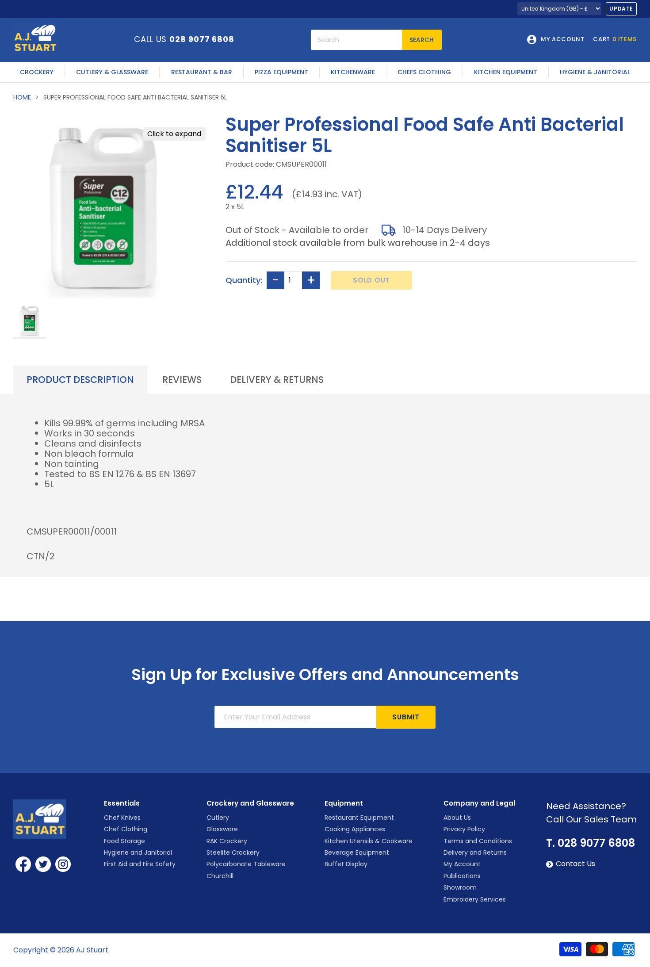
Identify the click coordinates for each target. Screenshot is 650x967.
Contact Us (575, 864)
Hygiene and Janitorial (138, 852)
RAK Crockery (226, 841)
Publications (462, 875)
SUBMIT (406, 717)
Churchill (219, 875)
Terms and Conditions (478, 841)
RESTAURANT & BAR (201, 72)
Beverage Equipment (357, 852)
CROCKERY (37, 72)
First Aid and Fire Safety (140, 864)
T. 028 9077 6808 (590, 843)
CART (615, 39)
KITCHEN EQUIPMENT (505, 72)
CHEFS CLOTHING (424, 72)
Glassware (222, 829)
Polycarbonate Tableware (246, 864)
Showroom (460, 887)
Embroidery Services (475, 899)
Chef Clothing (125, 829)
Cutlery (217, 817)
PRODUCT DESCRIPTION (80, 379)
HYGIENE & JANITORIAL (595, 72)
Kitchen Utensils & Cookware (369, 841)
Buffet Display (346, 864)
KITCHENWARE (353, 72)
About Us (457, 817)
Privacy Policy (464, 829)
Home (22, 97)
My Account (462, 864)
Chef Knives (122, 817)
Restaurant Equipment (359, 817)
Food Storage (124, 841)
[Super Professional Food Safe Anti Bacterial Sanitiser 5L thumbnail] (29, 321)
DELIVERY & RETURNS (277, 379)
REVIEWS (182, 379)
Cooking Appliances (355, 829)
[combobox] (356, 40)
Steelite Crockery (233, 852)
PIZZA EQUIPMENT (281, 72)
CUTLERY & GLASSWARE (112, 72)
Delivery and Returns (475, 852)
